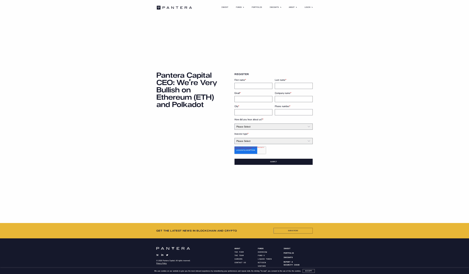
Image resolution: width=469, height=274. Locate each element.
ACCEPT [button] (308, 271)
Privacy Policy (161, 263)
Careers (238, 259)
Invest (224, 7)
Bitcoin (262, 262)
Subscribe (293, 230)
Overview (262, 252)
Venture (262, 266)
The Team (239, 255)
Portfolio (257, 7)
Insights (274, 7)
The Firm (239, 252)
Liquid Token (265, 259)
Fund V (261, 255)
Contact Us (240, 262)
